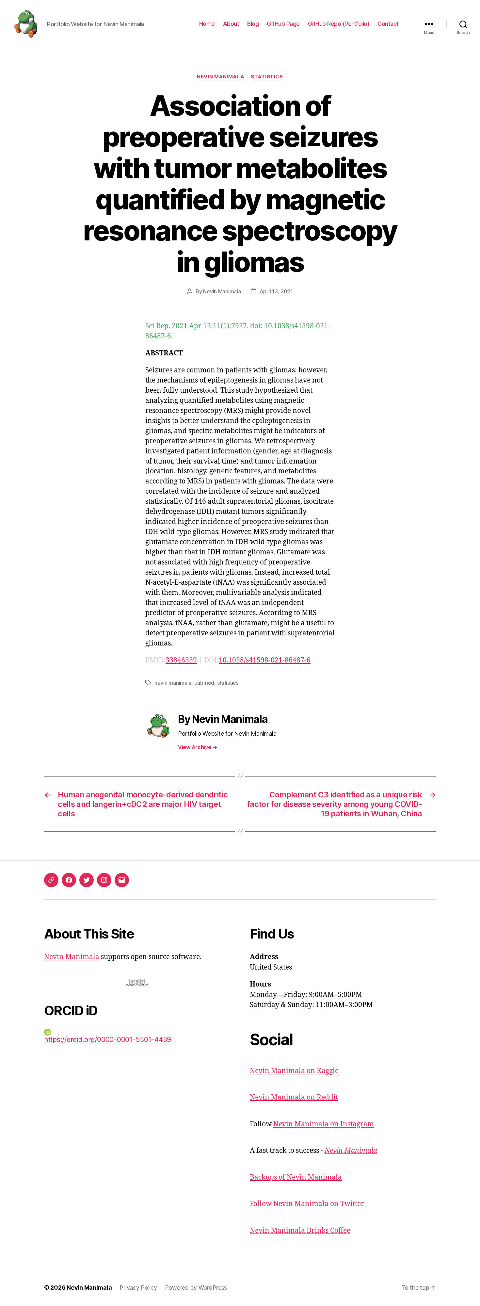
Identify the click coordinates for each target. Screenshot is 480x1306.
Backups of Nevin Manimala (296, 1177)
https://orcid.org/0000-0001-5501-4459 (107, 1040)
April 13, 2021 (276, 291)
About (231, 23)
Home (207, 23)
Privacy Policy (138, 1287)
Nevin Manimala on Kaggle (294, 1071)
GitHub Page (283, 23)
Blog (253, 23)
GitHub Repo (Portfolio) (339, 23)
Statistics (267, 77)
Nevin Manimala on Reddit (294, 1097)
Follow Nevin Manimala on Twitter (307, 1204)
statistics (227, 682)
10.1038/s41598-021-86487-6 (265, 660)
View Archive (197, 747)
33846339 (181, 660)
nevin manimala (172, 682)
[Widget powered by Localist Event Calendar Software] (137, 982)
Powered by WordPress (196, 1287)
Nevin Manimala (220, 77)
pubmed (204, 682)
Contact (388, 23)
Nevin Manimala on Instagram (323, 1124)
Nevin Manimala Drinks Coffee (300, 1230)
